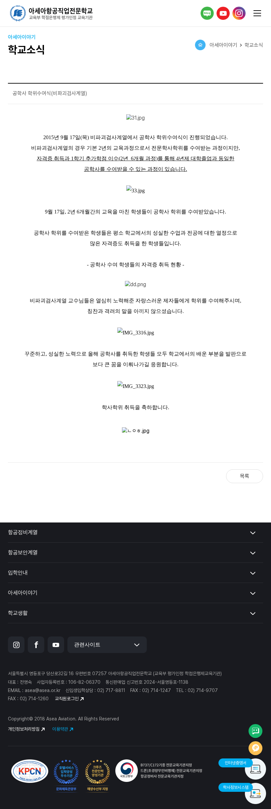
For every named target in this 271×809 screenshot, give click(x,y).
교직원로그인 (67, 698)
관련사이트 (87, 644)
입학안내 (18, 572)
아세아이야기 (23, 593)
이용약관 (60, 729)
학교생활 (18, 613)
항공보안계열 (23, 552)
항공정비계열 (23, 532)
